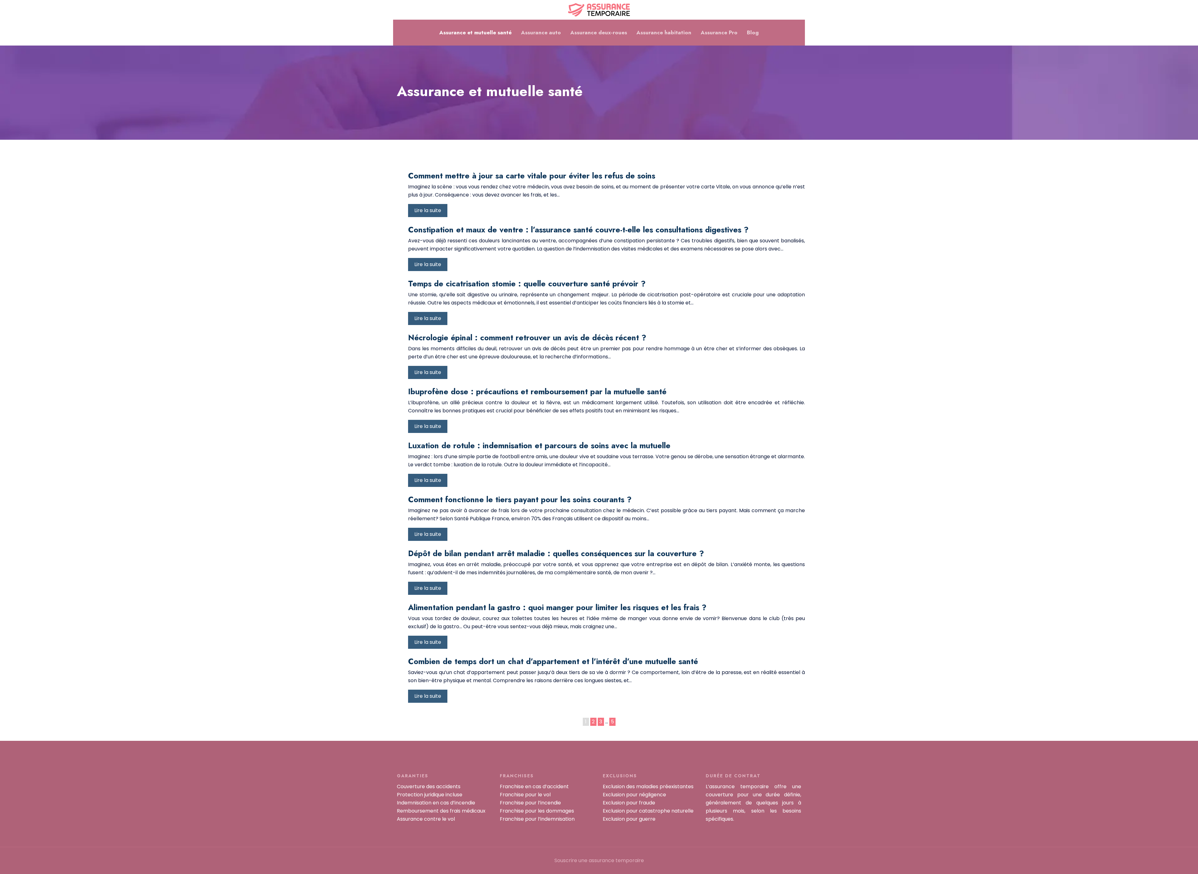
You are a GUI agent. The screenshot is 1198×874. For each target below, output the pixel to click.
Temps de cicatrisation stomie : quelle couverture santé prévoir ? (526, 283)
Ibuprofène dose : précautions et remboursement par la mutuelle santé (537, 391)
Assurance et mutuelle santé (475, 32)
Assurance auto (541, 32)
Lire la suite (427, 210)
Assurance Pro (719, 32)
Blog (753, 32)
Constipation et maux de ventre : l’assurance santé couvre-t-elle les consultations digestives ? (578, 229)
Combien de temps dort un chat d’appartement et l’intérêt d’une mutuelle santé (553, 661)
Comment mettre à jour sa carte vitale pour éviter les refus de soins (531, 175)
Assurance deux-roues (598, 32)
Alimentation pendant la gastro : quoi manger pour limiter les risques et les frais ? (557, 607)
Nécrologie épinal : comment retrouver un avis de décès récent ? (527, 337)
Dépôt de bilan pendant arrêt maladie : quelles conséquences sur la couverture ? (556, 553)
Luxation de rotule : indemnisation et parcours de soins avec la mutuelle (539, 445)
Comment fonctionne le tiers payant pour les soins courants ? (519, 499)
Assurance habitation (663, 32)
